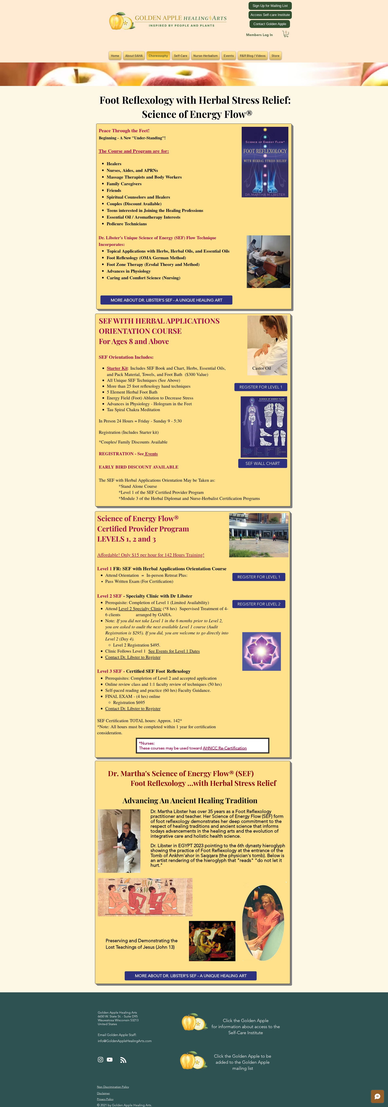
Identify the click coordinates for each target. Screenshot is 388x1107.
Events (151, 453)
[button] (286, 34)
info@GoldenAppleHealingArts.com (125, 1041)
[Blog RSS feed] (123, 1060)
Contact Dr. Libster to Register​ (132, 708)
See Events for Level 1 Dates (174, 651)
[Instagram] (100, 1059)
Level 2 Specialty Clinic (140, 608)
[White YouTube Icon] (109, 1059)
